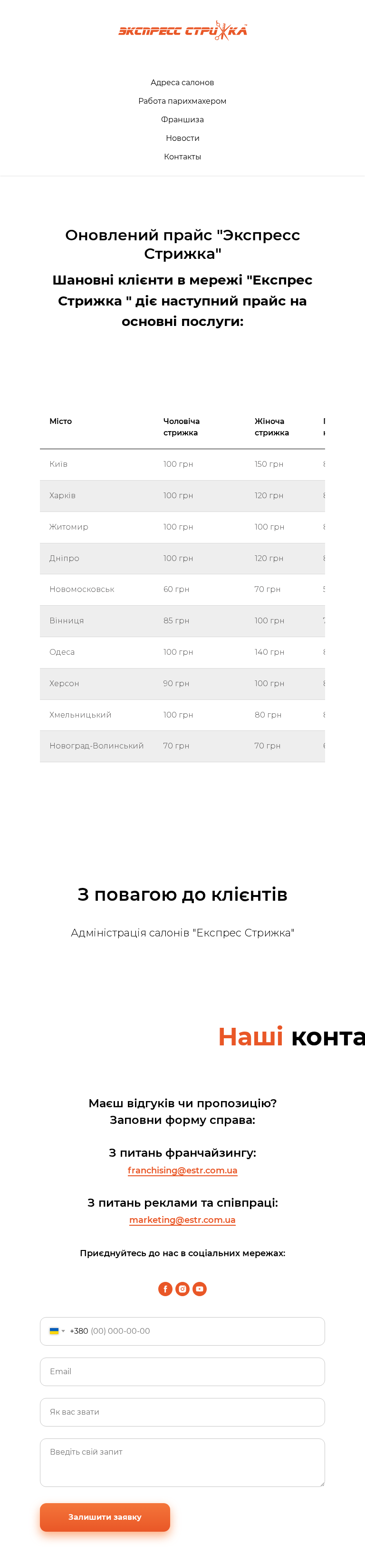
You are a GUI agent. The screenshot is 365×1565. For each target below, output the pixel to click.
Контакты (183, 156)
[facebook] (165, 1289)
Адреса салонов (182, 82)
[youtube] (199, 1289)
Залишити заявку (105, 1517)
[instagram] (182, 1289)
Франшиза (182, 119)
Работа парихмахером (182, 101)
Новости (183, 138)
